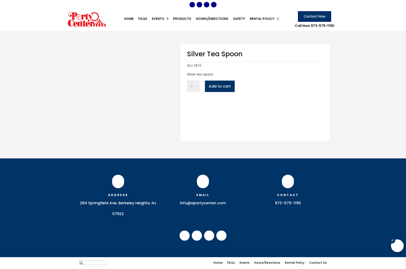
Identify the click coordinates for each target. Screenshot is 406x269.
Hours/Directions (212, 19)
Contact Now (314, 16)
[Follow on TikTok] (214, 4)
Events (158, 19)
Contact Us (318, 262)
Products (182, 19)
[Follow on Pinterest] (206, 4)
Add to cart (220, 86)
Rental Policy (262, 19)
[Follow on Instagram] (199, 4)
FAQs (142, 19)
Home (129, 19)
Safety (239, 19)
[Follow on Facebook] (192, 4)
